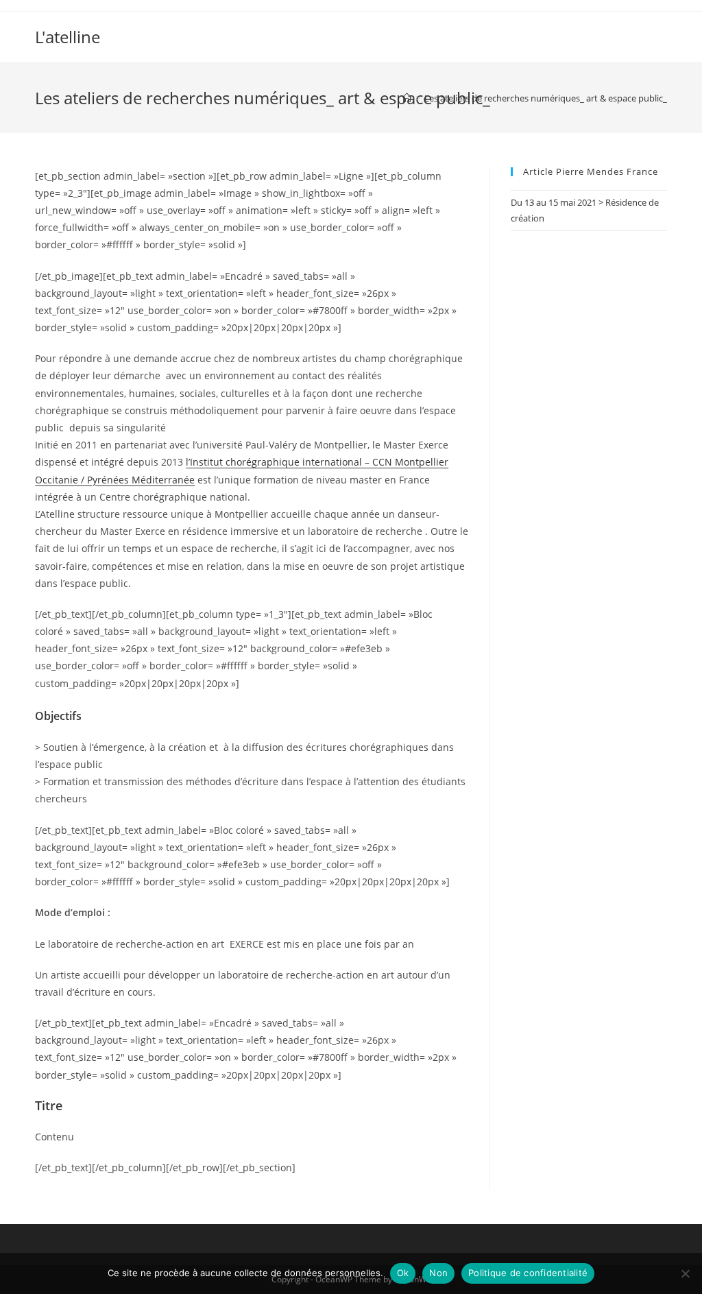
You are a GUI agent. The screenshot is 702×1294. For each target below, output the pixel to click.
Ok (403, 1272)
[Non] (685, 1273)
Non (438, 1272)
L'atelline (67, 36)
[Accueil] (406, 98)
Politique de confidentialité (528, 1272)
